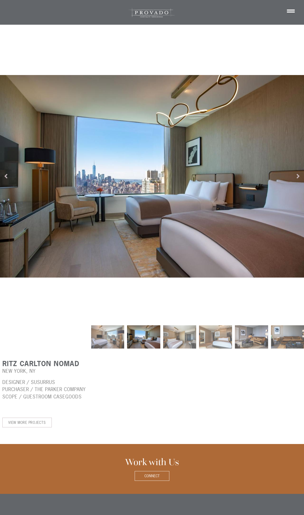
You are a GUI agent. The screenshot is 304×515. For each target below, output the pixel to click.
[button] (6, 176)
